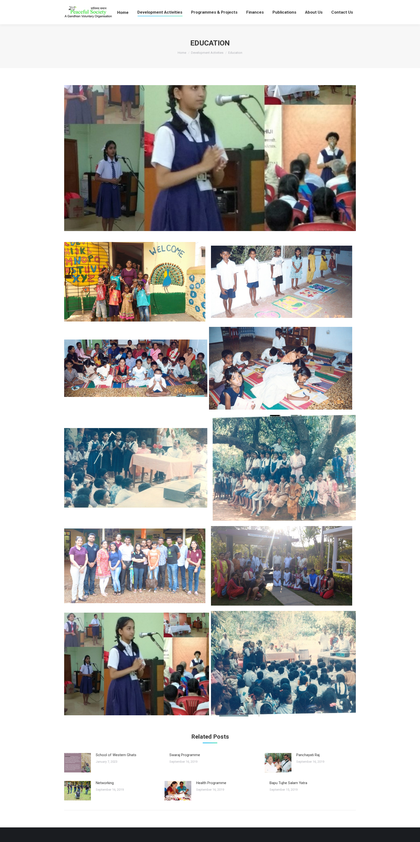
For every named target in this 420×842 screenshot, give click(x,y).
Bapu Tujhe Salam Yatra (288, 783)
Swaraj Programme (184, 755)
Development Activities (207, 52)
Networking (105, 783)
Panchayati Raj (308, 755)
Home (182, 52)
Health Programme (211, 783)
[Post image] (77, 762)
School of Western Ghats (116, 755)
